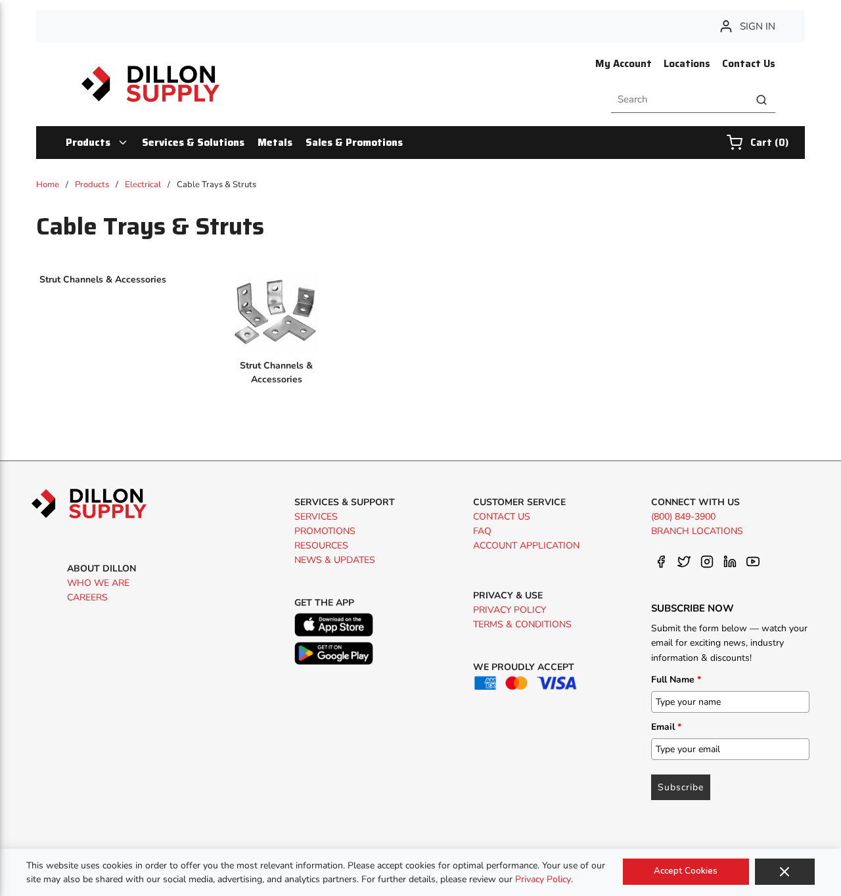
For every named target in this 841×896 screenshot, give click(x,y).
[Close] (785, 872)
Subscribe (681, 787)
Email (666, 727)
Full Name (676, 679)
